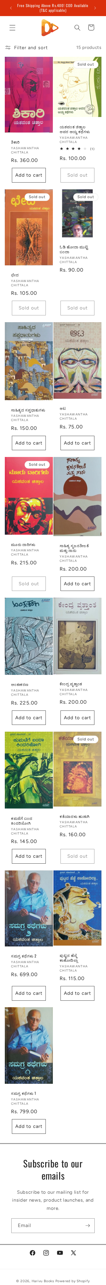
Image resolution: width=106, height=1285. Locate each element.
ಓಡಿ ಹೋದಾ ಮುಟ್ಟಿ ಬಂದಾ (74, 249)
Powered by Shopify (72, 1281)
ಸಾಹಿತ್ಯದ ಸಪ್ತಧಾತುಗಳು (28, 409)
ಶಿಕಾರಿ (15, 142)
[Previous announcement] (11, 8)
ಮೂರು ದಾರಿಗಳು (23, 544)
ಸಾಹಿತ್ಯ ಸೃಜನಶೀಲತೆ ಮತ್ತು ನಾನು (74, 548)
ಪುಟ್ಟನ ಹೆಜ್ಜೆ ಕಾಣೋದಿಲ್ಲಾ (69, 958)
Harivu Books (43, 1281)
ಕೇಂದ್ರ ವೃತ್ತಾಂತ (71, 683)
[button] (12, 27)
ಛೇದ (15, 274)
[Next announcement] (95, 8)
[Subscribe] (87, 1225)
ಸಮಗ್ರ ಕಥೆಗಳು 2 (23, 956)
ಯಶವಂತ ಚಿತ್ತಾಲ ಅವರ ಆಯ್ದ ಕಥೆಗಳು (75, 129)
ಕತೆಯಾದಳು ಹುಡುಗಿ (75, 816)
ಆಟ (63, 408)
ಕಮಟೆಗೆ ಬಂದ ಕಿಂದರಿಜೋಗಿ (22, 820)
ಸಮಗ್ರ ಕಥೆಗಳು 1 (23, 1093)
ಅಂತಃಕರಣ (19, 684)
